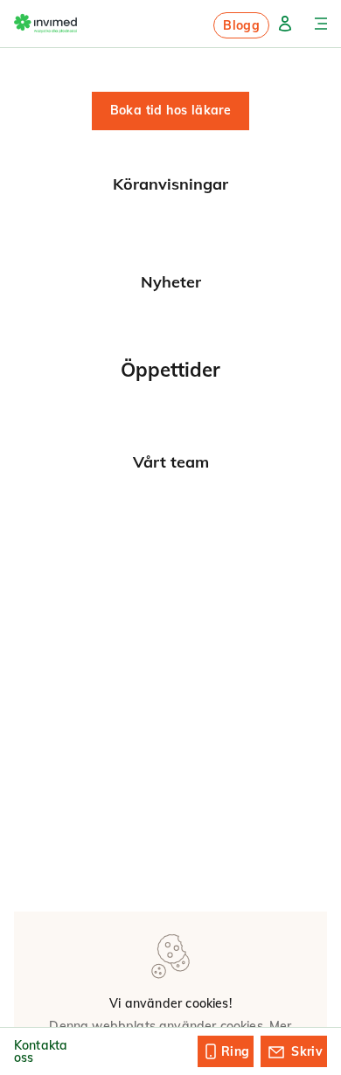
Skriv (307, 1051)
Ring (235, 1051)
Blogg (241, 25)
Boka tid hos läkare (171, 110)
